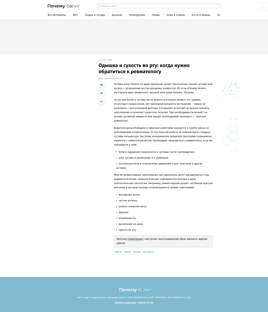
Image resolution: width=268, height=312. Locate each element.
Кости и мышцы (201, 14)
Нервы (156, 14)
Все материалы (57, 14)
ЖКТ (75, 14)
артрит (119, 252)
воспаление (149, 252)
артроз (128, 252)
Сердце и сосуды (95, 14)
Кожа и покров (176, 14)
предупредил (135, 238)
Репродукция (137, 14)
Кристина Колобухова (113, 78)
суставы (137, 252)
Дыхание (117, 14)
